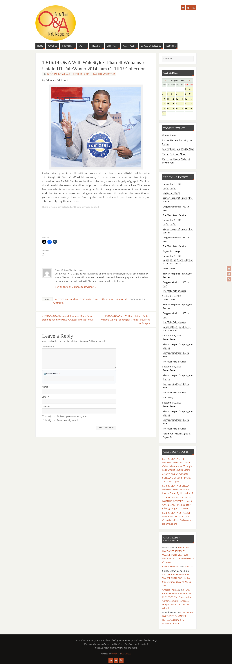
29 (187, 108)
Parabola (115, 654)
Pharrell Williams (100, 299)
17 (164, 103)
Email (45, 396)
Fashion (97, 74)
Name (46, 386)
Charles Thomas (170, 589)
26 (173, 108)
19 (173, 103)
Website (46, 406)
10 (164, 99)
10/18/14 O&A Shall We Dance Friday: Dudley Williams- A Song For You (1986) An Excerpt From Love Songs (125, 320)
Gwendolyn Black (171, 566)
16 (191, 99)
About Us (188, 566)
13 (178, 99)
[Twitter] (229, 274)
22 (187, 103)
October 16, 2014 (81, 74)
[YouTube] (229, 268)
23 (191, 103)
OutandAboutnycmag (58, 74)
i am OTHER (59, 299)
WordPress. (126, 654)
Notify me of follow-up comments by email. (67, 416)
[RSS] (229, 279)
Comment (48, 346)
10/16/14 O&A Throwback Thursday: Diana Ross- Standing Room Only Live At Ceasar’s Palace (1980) (67, 318)
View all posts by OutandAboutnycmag (75, 286)
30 (191, 108)
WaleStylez (109, 74)
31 (164, 113)
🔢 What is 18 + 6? (52, 373)
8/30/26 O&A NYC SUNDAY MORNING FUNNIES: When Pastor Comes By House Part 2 (177, 489)
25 (169, 108)
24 (164, 108)
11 (169, 99)
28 (182, 108)
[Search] (190, 59)
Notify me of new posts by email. (61, 420)
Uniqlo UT (113, 299)
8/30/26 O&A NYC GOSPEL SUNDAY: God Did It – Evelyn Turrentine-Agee (176, 478)
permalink (58, 303)
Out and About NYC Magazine (78, 299)
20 (178, 103)
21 (182, 103)
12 (173, 99)
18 (169, 103)
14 (182, 99)
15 (187, 99)
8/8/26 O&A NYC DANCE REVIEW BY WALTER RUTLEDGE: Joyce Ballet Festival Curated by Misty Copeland (178, 555)
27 (178, 108)
